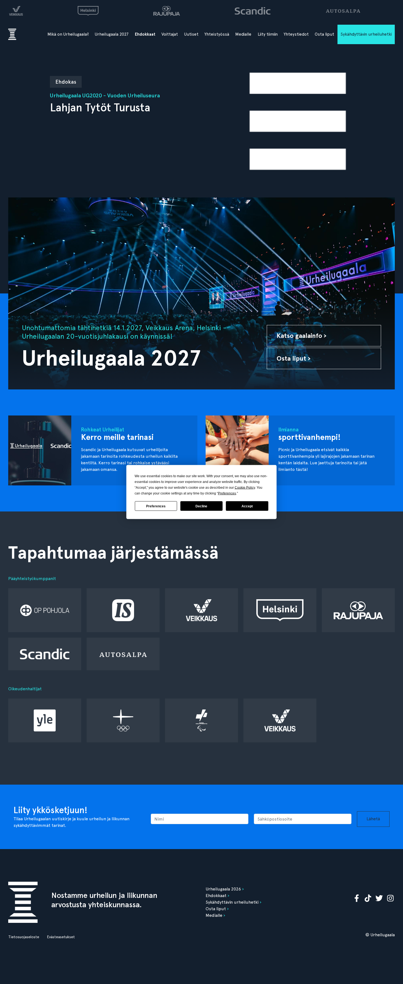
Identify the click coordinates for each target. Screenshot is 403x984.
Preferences (156, 506)
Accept (247, 506)
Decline (201, 506)
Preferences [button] (227, 493)
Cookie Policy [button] (245, 488)
